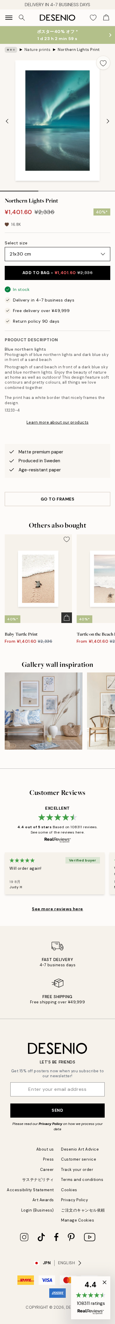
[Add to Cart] (66, 617)
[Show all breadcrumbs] (11, 50)
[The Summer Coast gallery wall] (43, 711)
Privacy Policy (50, 1123)
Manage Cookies (77, 1220)
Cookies (69, 1189)
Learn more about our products (57, 422)
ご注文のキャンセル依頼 (83, 1210)
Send (57, 1110)
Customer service (78, 1159)
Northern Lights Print (79, 49)
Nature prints (37, 49)
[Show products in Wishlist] (93, 18)
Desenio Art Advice (80, 1149)
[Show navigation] (8, 18)
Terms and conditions (82, 1179)
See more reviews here (57, 909)
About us (45, 1149)
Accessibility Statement (30, 1189)
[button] (90, 1297)
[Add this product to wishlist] (103, 63)
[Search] (21, 18)
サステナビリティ (38, 1179)
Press (48, 1159)
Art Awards (43, 1199)
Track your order (77, 1169)
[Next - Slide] (108, 121)
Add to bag (57, 272)
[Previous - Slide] (7, 121)
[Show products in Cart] (106, 18)
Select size (16, 243)
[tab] (19, 189)
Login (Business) (37, 1210)
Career (47, 1169)
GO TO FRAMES (58, 499)
